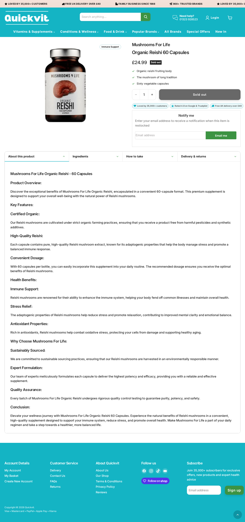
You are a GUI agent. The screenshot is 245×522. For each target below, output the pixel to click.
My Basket (11, 475)
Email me (221, 135)
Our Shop (102, 475)
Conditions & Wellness (78, 31)
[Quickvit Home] (26, 18)
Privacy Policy (105, 486)
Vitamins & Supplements (33, 31)
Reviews (101, 492)
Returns (55, 486)
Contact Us (57, 475)
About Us (102, 470)
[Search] (145, 17)
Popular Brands (145, 31)
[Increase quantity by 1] (152, 94)
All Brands (172, 31)
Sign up (234, 490)
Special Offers (198, 31)
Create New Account (18, 481)
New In (220, 31)
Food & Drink (114, 31)
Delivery (55, 470)
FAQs (53, 481)
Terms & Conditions (109, 481)
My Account (12, 470)
